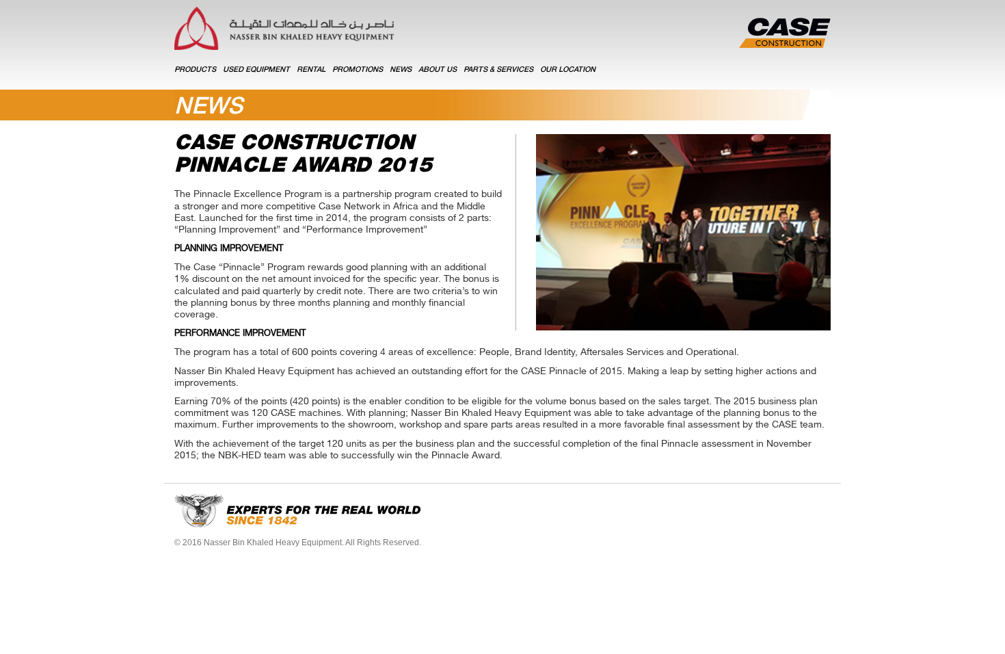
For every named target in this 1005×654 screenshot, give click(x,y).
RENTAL (311, 70)
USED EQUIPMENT (256, 70)
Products (195, 70)
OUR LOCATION (567, 70)
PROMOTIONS (357, 70)
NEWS (401, 70)
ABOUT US (437, 70)
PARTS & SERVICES (498, 70)
